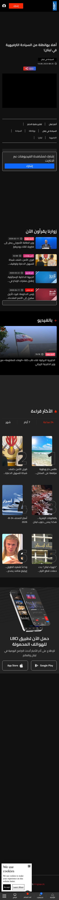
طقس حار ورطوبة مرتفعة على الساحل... (46, 471)
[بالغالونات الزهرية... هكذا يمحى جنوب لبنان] (44, 504)
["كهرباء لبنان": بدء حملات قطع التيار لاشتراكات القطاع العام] (44, 553)
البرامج (15, 897)
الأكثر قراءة (42, 411)
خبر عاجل (29, 290)
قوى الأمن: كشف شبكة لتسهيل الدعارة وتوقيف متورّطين (21, 262)
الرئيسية (52, 897)
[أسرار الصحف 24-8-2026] (14, 504)
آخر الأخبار (29, 273)
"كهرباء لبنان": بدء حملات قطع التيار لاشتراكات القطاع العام (45, 569)
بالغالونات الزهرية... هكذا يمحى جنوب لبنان (45, 520)
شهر (8, 422)
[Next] (4, 346)
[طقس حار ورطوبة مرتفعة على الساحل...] (44, 455)
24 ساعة (48, 422)
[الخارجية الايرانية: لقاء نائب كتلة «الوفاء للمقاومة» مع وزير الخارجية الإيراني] (28, 346)
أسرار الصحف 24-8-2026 (17, 520)
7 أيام (27, 422)
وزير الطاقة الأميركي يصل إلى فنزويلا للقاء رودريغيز (19, 245)
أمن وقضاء (28, 255)
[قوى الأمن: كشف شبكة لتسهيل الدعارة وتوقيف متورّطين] (14, 455)
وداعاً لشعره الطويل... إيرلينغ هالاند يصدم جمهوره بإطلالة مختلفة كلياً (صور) (15, 569)
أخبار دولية (29, 238)
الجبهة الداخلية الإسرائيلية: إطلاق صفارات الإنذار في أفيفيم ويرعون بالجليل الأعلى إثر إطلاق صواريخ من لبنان (19, 279)
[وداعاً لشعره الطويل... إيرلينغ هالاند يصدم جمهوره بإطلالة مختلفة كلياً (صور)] (14, 553)
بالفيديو (44, 320)
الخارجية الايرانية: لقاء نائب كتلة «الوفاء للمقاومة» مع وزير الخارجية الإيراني (27, 362)
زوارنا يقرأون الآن (41, 231)
